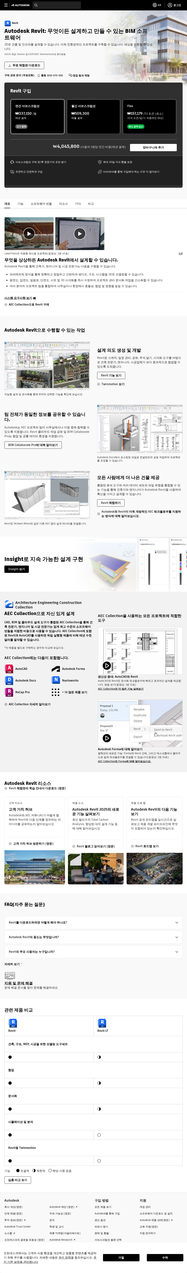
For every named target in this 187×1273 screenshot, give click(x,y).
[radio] (37, 117)
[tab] (29, 233)
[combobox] (57, 5)
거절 (121, 1257)
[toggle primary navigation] (8, 5)
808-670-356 (55, 75)
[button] (93, 922)
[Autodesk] (21, 5)
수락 (165, 1257)
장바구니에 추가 (153, 147)
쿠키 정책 (64, 1257)
